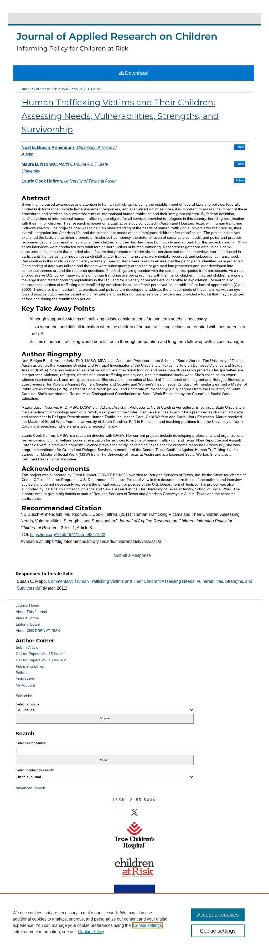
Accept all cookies (218, 915)
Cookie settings (147, 925)
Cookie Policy (91, 931)
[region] (134, 922)
